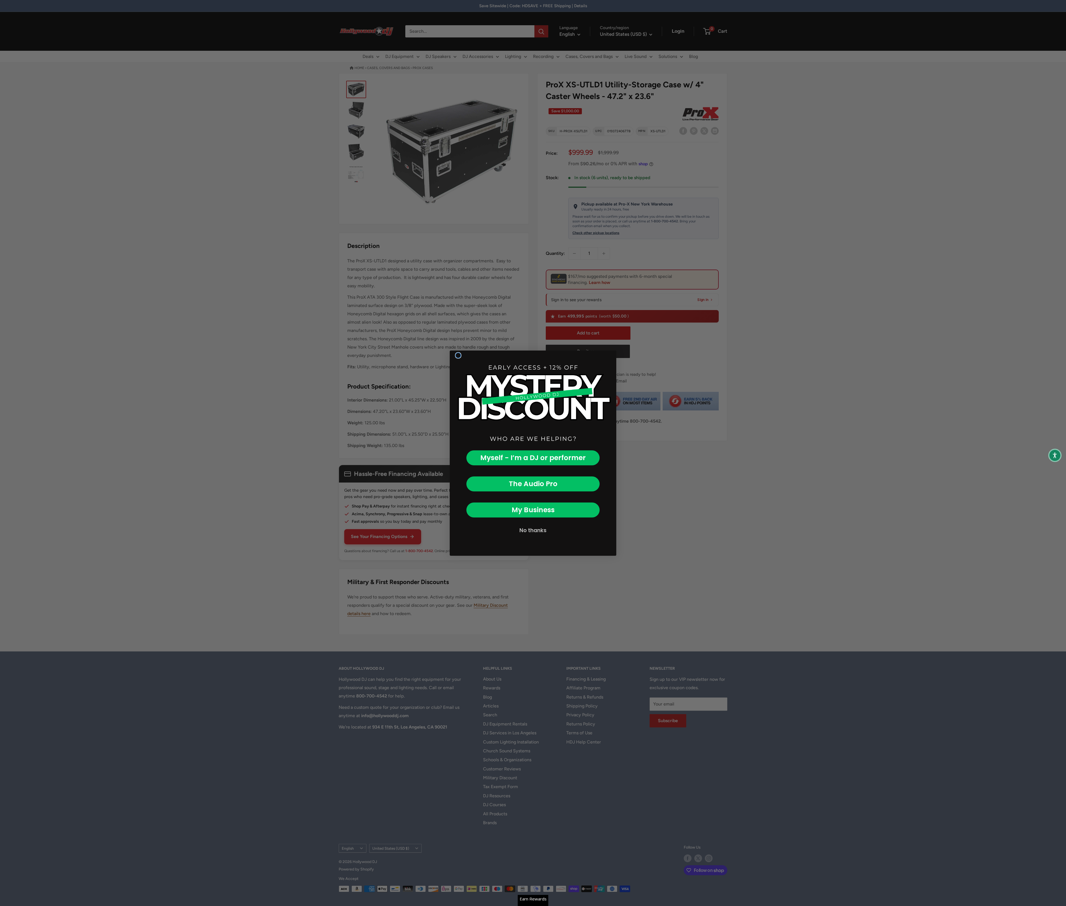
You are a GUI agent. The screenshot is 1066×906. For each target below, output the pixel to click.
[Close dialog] (458, 355)
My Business (533, 510)
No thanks (533, 530)
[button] (1055, 455)
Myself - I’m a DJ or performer (533, 458)
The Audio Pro (533, 484)
